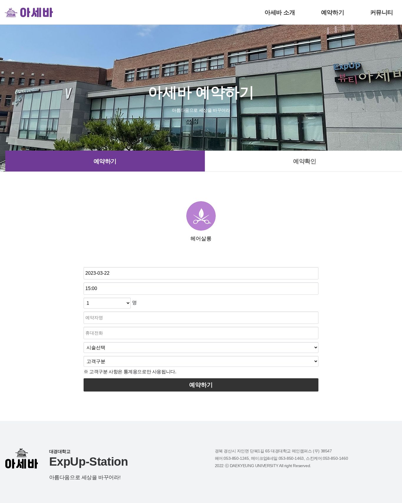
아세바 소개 (280, 12)
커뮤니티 (381, 12)
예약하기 (332, 12)
